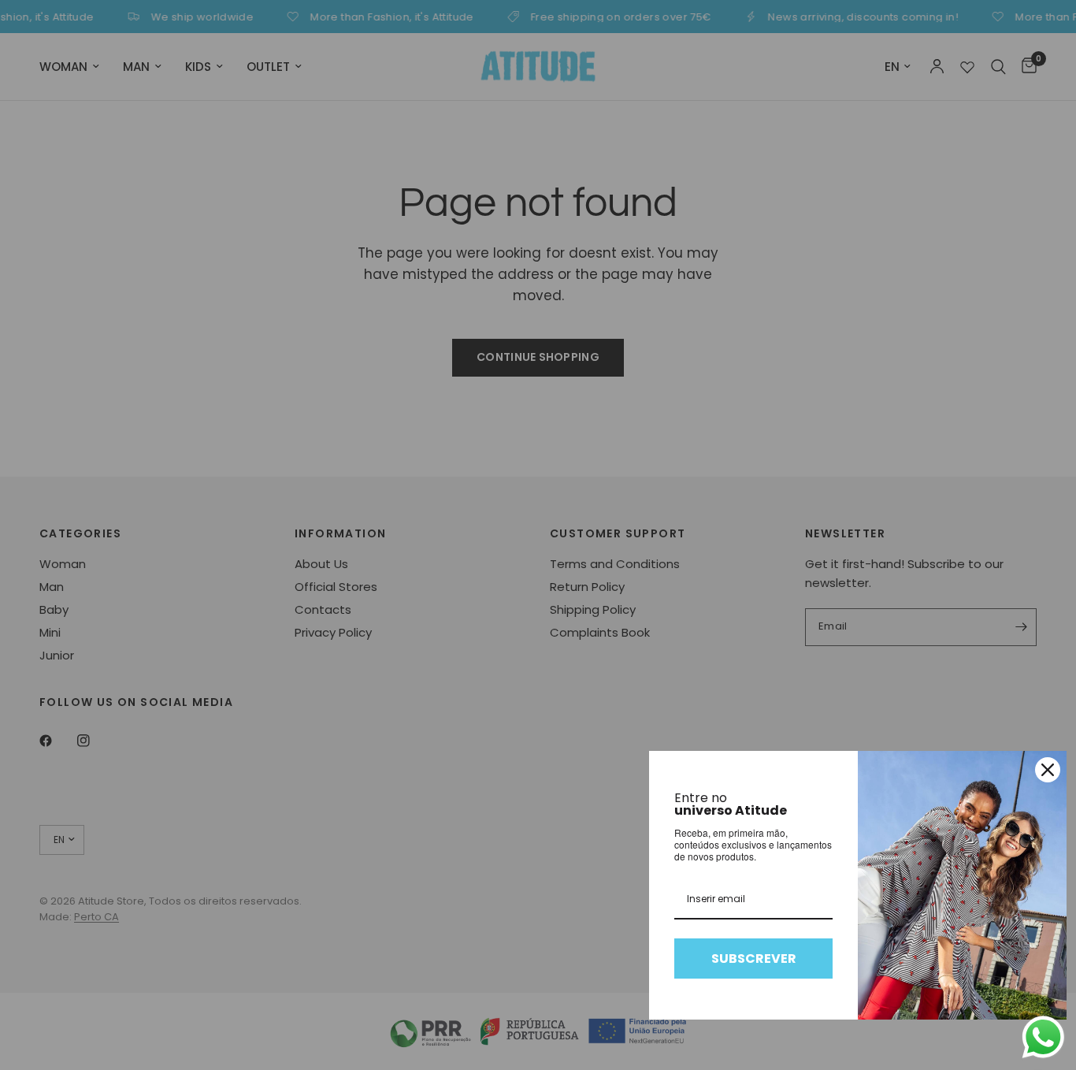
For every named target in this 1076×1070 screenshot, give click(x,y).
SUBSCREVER (753, 958)
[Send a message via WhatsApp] (1043, 1037)
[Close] (1048, 770)
